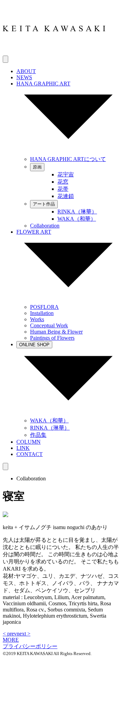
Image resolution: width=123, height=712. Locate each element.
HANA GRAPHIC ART (43, 83)
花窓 (62, 182)
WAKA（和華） (76, 219)
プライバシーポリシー (30, 646)
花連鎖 (65, 196)
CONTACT (29, 454)
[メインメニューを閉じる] (5, 466)
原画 (37, 167)
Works (37, 319)
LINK (23, 448)
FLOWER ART (33, 232)
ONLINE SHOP (34, 344)
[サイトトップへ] (54, 52)
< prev (10, 634)
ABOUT (26, 71)
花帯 (62, 189)
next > (23, 634)
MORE (11, 640)
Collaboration (44, 226)
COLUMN (28, 442)
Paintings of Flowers (52, 338)
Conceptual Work (49, 325)
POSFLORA (44, 307)
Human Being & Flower (56, 332)
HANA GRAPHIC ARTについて (68, 159)
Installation (42, 313)
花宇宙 (65, 174)
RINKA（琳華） (77, 211)
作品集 (38, 435)
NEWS (24, 77)
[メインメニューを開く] (5, 59)
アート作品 (44, 204)
